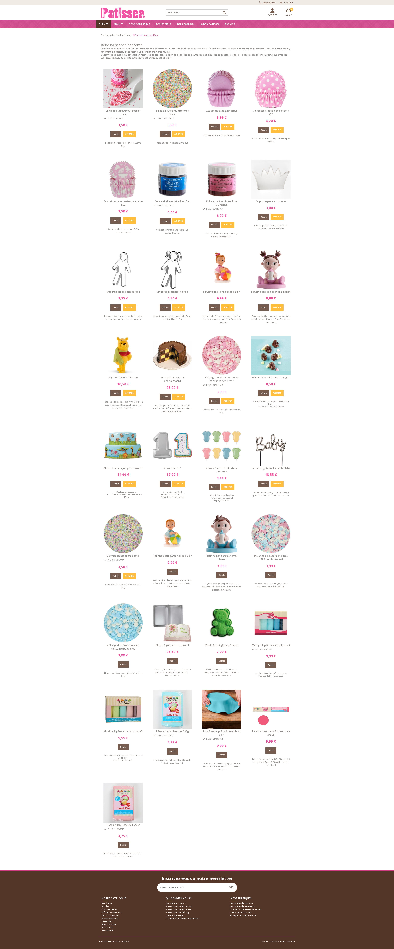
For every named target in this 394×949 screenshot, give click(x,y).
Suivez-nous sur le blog (177, 912)
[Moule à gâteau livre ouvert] (172, 641)
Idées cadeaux (185, 24)
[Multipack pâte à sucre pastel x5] (123, 728)
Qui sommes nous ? (176, 903)
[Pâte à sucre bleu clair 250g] (172, 728)
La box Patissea (209, 24)
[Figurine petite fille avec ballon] (221, 288)
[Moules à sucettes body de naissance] (221, 464)
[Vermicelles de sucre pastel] (123, 552)
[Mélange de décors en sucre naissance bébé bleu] (123, 641)
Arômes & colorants (112, 912)
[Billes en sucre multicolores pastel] (172, 107)
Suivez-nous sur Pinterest (178, 909)
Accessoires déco (110, 918)
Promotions (107, 927)
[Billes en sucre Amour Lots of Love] (123, 107)
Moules (118, 24)
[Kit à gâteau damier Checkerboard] (172, 374)
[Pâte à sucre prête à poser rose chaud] (271, 728)
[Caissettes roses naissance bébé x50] (123, 198)
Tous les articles (109, 35)
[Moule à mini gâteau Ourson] (221, 641)
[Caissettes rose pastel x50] (221, 107)
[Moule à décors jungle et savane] (123, 464)
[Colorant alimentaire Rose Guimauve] (221, 198)
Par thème (125, 35)
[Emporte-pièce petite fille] (172, 288)
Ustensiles (107, 921)
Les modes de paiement (242, 906)
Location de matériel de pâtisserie (183, 918)
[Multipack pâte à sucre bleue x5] (271, 641)
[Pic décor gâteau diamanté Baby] (271, 464)
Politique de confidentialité (243, 915)
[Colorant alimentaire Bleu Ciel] (172, 198)
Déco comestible (139, 24)
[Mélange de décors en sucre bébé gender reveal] (271, 552)
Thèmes (103, 24)
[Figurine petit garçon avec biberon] (221, 552)
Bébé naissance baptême (146, 35)
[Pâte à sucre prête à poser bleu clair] (221, 728)
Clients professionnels (241, 912)
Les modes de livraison (241, 903)
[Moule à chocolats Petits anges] (271, 374)
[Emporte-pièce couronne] (271, 198)
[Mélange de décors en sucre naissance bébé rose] (221, 374)
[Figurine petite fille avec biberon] (271, 288)
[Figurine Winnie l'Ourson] (123, 374)
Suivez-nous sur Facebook (179, 906)
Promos (230, 24)
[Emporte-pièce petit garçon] (123, 288)
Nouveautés (108, 930)
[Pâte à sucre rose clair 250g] (123, 821)
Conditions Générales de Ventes (245, 909)
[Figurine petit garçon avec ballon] (172, 552)
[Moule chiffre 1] (172, 464)
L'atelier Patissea (174, 915)
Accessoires (163, 24)
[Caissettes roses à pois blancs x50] (271, 107)
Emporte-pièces (109, 909)
